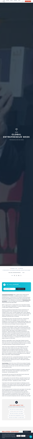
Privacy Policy (13, 436)
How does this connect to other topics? (16, 417)
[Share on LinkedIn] (19, 275)
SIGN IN (23, 1)
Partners (15, 0)
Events (11, 0)
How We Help (4, 1)
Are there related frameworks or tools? (16, 415)
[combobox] (9, 289)
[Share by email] (14, 275)
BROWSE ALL (26, 431)
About (19, 0)
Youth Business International (7, 294)
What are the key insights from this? (16, 409)
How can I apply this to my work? (16, 411)
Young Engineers (5, 363)
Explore (7, 0)
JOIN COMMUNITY (27, 1)
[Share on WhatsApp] (17, 275)
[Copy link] (21, 275)
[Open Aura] (30, 436)
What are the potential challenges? (16, 413)
